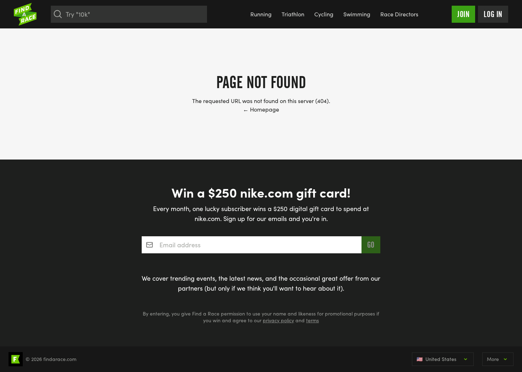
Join (463, 14)
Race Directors (399, 14)
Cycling (323, 14)
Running (261, 14)
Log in (493, 14)
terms (312, 320)
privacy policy (278, 320)
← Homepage (261, 109)
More (493, 359)
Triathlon (293, 14)
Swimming (356, 14)
